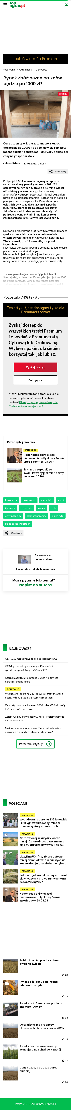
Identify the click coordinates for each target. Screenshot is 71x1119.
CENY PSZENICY (13, 515)
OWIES (41, 508)
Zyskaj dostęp (35, 367)
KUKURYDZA (11, 500)
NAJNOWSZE (20, 648)
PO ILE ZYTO (58, 515)
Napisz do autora (35, 584)
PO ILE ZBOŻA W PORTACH (17, 523)
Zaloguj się (35, 380)
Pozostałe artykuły (31, 744)
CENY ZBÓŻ (46, 500)
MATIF (61, 500)
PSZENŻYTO (26, 508)
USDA (53, 508)
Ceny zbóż (41, 69)
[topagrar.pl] (17, 4)
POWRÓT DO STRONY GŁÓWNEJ (35, 1104)
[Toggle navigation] (5, 4)
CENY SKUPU (29, 500)
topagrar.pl (9, 69)
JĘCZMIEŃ (10, 508)
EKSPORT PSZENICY (36, 515)
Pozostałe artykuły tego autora (35, 569)
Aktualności (25, 69)
